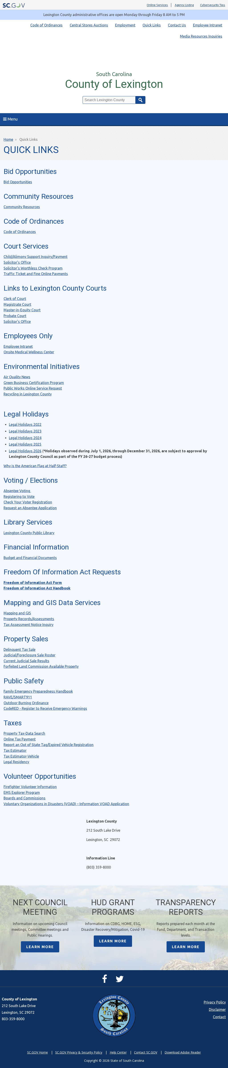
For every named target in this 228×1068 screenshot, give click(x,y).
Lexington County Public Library (29, 533)
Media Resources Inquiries (201, 36)
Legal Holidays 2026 (25, 451)
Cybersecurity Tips (212, 5)
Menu (13, 119)
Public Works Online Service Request (33, 388)
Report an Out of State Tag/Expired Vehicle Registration (49, 745)
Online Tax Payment (20, 739)
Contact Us (177, 25)
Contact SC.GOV (145, 1052)
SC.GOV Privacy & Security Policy (78, 1052)
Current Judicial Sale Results (26, 661)
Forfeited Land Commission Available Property (41, 666)
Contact (219, 1017)
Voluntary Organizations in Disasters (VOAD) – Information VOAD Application (66, 804)
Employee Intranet (207, 25)
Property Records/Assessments (29, 619)
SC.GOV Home (37, 1052)
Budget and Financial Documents (30, 558)
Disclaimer (217, 1010)
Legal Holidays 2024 (25, 438)
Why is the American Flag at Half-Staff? (35, 466)
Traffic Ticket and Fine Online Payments (36, 274)
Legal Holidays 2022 (25, 424)
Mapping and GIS (17, 613)
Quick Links (151, 25)
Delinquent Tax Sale (19, 650)
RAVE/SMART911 (18, 697)
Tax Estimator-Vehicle (21, 756)
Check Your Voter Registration (28, 502)
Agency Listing (184, 5)
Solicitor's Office (17, 262)
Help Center (118, 1052)
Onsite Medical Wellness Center (29, 352)
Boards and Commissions (24, 798)
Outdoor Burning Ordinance (26, 703)
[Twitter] (121, 981)
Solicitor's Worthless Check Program (33, 268)
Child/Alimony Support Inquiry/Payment (35, 257)
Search (140, 100)
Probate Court (15, 316)
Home (8, 139)
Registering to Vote (19, 497)
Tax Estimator (15, 750)
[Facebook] (105, 981)
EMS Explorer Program (22, 792)
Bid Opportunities (18, 182)
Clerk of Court (15, 299)
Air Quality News (17, 377)
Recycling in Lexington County (28, 394)
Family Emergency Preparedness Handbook (38, 691)
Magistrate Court (17, 304)
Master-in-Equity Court (22, 310)
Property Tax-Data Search (24, 733)
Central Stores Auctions (89, 25)
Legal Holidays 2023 (25, 431)
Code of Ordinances (46, 25)
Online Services (157, 5)
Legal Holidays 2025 (25, 444)
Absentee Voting (17, 491)
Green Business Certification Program (34, 383)
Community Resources (22, 207)
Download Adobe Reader (183, 1052)
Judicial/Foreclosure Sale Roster (29, 655)
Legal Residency (16, 762)
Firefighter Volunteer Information (30, 787)
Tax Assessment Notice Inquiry (28, 625)
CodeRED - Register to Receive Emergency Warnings (45, 708)
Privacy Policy (215, 1002)
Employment (125, 25)
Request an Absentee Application (30, 508)
